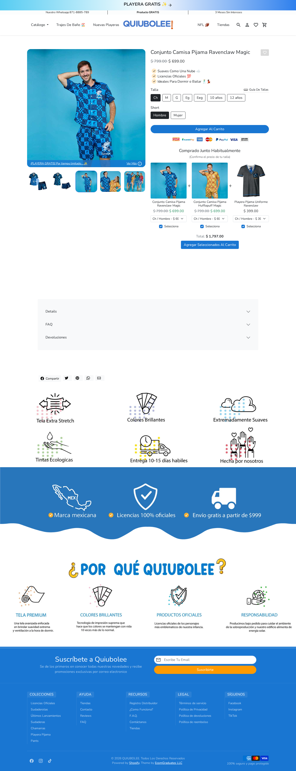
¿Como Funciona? (141, 709)
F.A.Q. (133, 716)
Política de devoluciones (195, 716)
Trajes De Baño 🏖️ (70, 24)
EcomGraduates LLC (168, 763)
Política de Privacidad (193, 709)
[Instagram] (40, 760)
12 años (236, 97)
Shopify (134, 763)
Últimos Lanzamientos (46, 716)
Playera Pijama (40, 735)
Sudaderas (38, 722)
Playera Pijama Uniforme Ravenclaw (251, 204)
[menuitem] (62, 181)
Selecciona (171, 226)
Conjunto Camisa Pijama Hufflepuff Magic (210, 204)
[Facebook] (31, 760)
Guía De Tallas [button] (258, 90)
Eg (187, 97)
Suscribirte (205, 669)
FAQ (49, 324)
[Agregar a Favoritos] (265, 52)
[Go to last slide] (35, 181)
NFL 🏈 (203, 24)
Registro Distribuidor (144, 703)
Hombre (159, 115)
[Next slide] (137, 181)
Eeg (200, 97)
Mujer (178, 115)
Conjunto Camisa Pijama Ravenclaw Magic (168, 204)
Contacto (86, 709)
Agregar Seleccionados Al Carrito (210, 244)
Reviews (85, 716)
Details (51, 311)
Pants (35, 741)
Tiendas (223, 24)
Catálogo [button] (38, 24)
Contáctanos (138, 722)
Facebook (234, 703)
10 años (216, 97)
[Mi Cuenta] (247, 25)
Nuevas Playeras (106, 24)
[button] (238, 25)
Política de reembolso (193, 722)
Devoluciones (56, 337)
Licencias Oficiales (43, 703)
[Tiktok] (49, 760)
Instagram (235, 709)
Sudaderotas (39, 709)
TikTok (232, 716)
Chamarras (38, 728)
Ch (155, 97)
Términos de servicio (192, 703)
